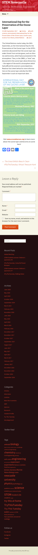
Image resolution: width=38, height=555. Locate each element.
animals (7, 444)
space (10, 491)
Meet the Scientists (10, 401)
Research (7, 410)
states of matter (17, 491)
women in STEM (14, 512)
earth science (8, 459)
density (17, 455)
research (12, 488)
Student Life (16, 495)
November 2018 (9, 312)
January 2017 (8, 364)
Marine (19, 470)
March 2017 (7, 358)
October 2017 (8, 338)
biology (15, 444)
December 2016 (9, 368)
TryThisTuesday (13, 505)
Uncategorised (9, 420)
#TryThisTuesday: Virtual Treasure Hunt (20, 166)
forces (9, 467)
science (19, 488)
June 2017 (7, 348)
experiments (9, 465)
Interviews (7, 394)
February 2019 (8, 309)
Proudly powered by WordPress (19, 551)
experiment (15, 462)
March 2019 (7, 306)
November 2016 (9, 371)
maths (17, 472)
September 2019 (9, 303)
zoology (7, 519)
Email (4, 210)
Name (4, 206)
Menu (4, 14)
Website (5, 215)
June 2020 (7, 290)
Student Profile (9, 414)
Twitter (6, 538)
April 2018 (7, 322)
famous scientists (20, 465)
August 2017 (8, 345)
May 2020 (7, 293)
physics (8, 483)
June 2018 (7, 316)
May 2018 (7, 319)
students (7, 498)
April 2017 (7, 355)
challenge (19, 447)
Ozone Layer (27, 35)
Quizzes (6, 407)
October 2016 (8, 374)
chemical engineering (10, 449)
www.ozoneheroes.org (15, 139)
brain (15, 447)
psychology (16, 484)
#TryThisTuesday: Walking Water (14, 274)
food (5, 467)
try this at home (12, 500)
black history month (9, 447)
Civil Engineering (9, 455)
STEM (7, 494)
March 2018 (7, 325)
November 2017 (9, 335)
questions (7, 488)
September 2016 (9, 377)
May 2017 (7, 351)
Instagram (7, 535)
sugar (12, 498)
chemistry (9, 452)
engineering (19, 458)
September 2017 (9, 342)
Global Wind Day (9, 254)
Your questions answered (12, 517)
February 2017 (8, 361)
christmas (18, 453)
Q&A (5, 404)
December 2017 (9, 332)
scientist (6, 491)
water (6, 512)
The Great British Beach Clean (15, 161)
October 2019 (8, 299)
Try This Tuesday (9, 417)
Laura (29, 38)
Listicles (6, 397)
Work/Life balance (9, 514)
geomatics (13, 467)
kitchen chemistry (10, 470)
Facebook (7, 532)
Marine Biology (9, 472)
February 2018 (8, 329)
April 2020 (7, 296)
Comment (6, 191)
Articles (23, 31)
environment (12, 33)
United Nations (19, 38)
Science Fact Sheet (8, 38)
